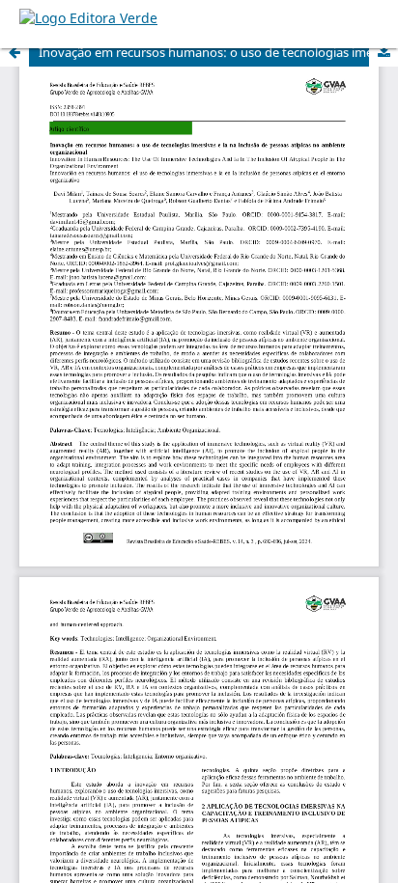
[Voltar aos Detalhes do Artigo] (14, 52)
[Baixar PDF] (383, 52)
